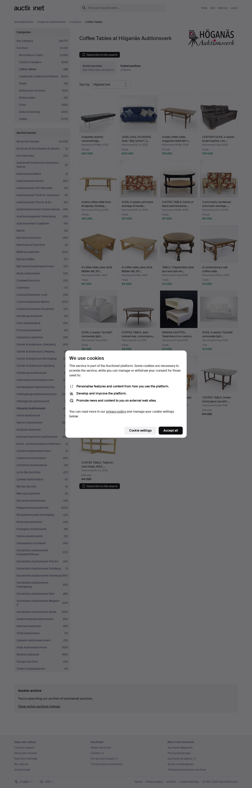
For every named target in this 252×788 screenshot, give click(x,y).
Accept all (170, 430)
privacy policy (116, 411)
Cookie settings (140, 430)
